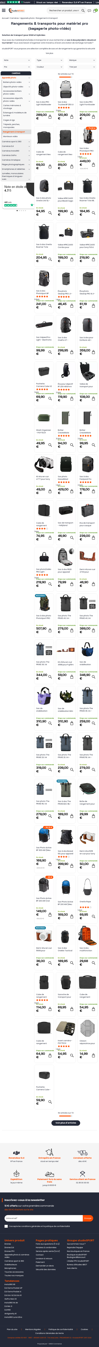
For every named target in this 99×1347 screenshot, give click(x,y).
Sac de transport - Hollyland (65, 524)
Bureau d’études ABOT (77, 1264)
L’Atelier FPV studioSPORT (78, 1261)
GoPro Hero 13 (10, 1299)
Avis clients (72, 1268)
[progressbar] (65, 77)
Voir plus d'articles (66, 1123)
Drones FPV (9, 1251)
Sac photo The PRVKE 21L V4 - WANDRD (64, 756)
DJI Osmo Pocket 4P (13, 1288)
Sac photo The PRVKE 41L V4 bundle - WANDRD (87, 616)
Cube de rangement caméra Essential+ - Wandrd (41, 524)
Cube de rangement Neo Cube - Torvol (43, 153)
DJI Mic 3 (8, 1306)
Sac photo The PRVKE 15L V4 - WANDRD (86, 756)
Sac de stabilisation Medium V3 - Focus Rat (42, 709)
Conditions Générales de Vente (49, 1333)
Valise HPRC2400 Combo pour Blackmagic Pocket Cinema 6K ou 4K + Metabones (65, 246)
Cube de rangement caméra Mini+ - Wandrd (86, 995)
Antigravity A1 (10, 1313)
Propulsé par (42, 1344)
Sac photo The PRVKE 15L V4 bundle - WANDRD (44, 802)
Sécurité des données (46, 1269)
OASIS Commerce (55, 1344)
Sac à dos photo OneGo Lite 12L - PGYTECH (43, 199)
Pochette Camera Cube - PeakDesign (43, 1088)
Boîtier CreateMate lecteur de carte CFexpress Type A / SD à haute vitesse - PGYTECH (65, 431)
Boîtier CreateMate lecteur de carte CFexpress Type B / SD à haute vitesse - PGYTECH (87, 431)
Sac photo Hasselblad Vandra (63, 477)
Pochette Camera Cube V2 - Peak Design (44, 385)
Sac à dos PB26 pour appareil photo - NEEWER (65, 570)
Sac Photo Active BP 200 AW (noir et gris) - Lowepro (44, 899)
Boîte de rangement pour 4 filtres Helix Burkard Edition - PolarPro (87, 802)
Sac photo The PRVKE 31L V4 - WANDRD (86, 709)
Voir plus (49, 53)
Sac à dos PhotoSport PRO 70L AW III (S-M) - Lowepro (87, 149)
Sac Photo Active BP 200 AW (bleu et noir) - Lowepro (66, 903)
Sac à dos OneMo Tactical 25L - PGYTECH (65, 949)
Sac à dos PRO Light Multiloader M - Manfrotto (43, 103)
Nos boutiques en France (78, 1251)
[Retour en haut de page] (95, 940)
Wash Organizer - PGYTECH (43, 431)
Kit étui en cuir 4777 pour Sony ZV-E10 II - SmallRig (43, 477)
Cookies (84, 1329)
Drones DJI (9, 1247)
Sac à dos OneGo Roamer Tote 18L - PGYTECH (87, 199)
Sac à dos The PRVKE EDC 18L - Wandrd (64, 802)
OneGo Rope (85, 901)
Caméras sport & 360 (14, 1261)
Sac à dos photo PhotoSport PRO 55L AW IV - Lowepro (43, 616)
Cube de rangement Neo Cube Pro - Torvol (65, 153)
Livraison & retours (44, 1258)
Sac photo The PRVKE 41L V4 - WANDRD (64, 616)
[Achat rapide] (50, 117)
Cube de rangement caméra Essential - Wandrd (41, 1042)
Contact (40, 1255)
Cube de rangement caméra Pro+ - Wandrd (42, 995)
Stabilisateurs (11, 1264)
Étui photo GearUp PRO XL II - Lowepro (87, 292)
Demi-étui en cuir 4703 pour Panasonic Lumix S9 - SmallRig (87, 570)
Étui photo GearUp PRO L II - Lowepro (65, 292)
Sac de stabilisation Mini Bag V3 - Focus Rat (65, 709)
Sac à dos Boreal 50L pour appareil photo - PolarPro (65, 852)
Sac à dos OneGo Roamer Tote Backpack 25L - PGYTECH (44, 245)
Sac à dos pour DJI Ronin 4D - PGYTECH (86, 338)
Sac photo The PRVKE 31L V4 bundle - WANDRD (44, 663)
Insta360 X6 (10, 1284)
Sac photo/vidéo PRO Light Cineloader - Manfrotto (43, 570)
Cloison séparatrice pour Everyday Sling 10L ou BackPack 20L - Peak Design (87, 1042)
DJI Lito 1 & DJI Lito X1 (13, 1295)
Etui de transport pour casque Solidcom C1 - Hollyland (87, 524)
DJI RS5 (8, 1310)
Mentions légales (33, 1329)
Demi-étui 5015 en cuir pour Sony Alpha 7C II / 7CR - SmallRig (87, 852)
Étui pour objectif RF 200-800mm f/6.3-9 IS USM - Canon (65, 385)
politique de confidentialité (57, 1226)
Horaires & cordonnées (46, 1247)
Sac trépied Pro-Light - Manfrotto (44, 338)
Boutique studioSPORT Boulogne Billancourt (77, 1256)
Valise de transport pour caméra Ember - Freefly (87, 385)
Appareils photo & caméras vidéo (17, 1256)
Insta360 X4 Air (11, 1302)
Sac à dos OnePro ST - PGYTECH (63, 338)
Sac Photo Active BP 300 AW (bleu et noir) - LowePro (44, 848)
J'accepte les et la (39, 1226)
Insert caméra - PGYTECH (65, 1041)
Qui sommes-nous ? (76, 1244)
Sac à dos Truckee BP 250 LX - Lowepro (65, 103)
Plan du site (12, 1329)
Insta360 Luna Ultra (13, 1317)
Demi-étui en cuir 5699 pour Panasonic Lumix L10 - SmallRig (44, 949)
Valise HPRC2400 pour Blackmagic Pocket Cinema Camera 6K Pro (65, 199)
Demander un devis (45, 1265)
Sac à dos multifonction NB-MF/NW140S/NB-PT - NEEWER (86, 949)
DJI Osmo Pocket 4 (13, 1291)
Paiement (40, 1262)
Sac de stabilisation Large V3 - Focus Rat (87, 663)
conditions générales (31, 1226)
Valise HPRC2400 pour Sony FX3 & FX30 (87, 246)
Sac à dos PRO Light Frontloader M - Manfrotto (87, 103)
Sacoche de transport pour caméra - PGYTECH (64, 995)
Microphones (10, 1268)
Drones (8, 1244)
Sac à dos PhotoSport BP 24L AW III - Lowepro (42, 292)
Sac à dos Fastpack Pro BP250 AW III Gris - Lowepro (87, 477)
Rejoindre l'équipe (75, 1247)
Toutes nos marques (14, 1275)
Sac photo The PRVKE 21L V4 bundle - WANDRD (44, 756)
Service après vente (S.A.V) (48, 1251)
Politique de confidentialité (61, 1329)
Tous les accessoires (14, 1272)
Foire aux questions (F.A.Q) (48, 1244)
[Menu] (3, 10)
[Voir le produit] (50, 213)
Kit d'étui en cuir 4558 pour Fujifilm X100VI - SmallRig (66, 663)
